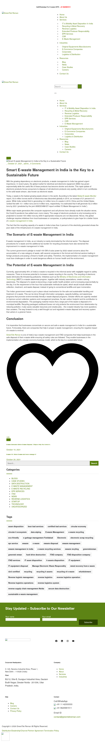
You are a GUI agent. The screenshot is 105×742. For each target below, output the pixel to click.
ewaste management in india (20, 549)
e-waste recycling (76, 532)
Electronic (61, 537)
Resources (64, 58)
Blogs (8, 158)
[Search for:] (65, 86)
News (64, 64)
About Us (63, 17)
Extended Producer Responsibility (75, 31)
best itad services (35, 526)
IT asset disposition (33, 560)
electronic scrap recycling (82, 537)
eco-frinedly (13, 537)
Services (63, 19)
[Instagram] (67, 641)
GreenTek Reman (13, 334)
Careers (65, 69)
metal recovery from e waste (82, 566)
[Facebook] (8, 439)
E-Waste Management (71, 39)
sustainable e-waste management (23, 594)
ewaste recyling (72, 549)
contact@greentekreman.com (67, 716)
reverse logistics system (48, 583)
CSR (64, 36)
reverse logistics (45, 577)
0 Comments (35, 163)
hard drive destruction (36, 554)
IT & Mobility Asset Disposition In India (77, 23)
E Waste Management (22, 486)
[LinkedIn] (10, 439)
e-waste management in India (20, 220)
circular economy (78, 526)
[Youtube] (73, 641)
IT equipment (74, 560)
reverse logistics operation (68, 577)
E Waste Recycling (21, 488)
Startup (16, 501)
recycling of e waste (65, 571)
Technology (18, 504)
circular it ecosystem (17, 532)
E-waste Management (54, 532)
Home (62, 14)
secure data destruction (58, 588)
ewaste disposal (51, 543)
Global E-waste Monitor (86, 196)
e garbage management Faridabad (38, 537)
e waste (36, 543)
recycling (28, 571)
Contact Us (64, 73)
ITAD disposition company (78, 554)
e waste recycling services (49, 549)
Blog (64, 62)
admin (26, 163)
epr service (13, 543)
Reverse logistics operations (20, 583)
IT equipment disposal (18, 566)
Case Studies (67, 67)
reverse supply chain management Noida (26, 588)
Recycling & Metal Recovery (73, 26)
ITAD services (14, 560)
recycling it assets (44, 571)
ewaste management (71, 543)
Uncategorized (19, 506)
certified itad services (57, 526)
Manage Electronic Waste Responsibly (49, 566)
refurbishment (85, 571)
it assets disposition (55, 560)
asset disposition (16, 526)
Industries (63, 42)
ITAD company (56, 554)
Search (94, 463)
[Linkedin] (62, 641)
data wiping (36, 532)
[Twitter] (7, 439)
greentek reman (15, 554)
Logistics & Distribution (71, 54)
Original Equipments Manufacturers (76, 46)
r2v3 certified (14, 571)
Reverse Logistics (69, 28)
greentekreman (89, 549)
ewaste (25, 543)
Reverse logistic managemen (21, 577)
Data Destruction (20, 483)
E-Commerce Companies (72, 49)
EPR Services (67, 33)
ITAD (13, 493)
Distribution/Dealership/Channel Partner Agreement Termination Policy (30, 730)
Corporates (66, 51)
